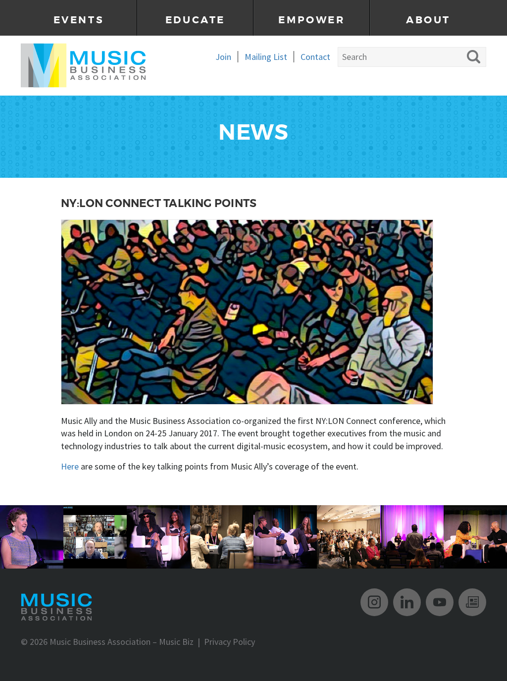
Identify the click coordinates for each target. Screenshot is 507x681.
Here (70, 466)
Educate (195, 20)
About (428, 20)
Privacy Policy (229, 641)
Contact (315, 56)
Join (223, 56)
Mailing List (266, 56)
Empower (311, 20)
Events (78, 20)
